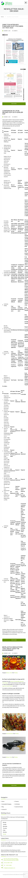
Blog (3, 806)
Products (17, 801)
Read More (14, 103)
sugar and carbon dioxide (7, 686)
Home (2, 16)
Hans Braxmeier (9, 733)
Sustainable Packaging (6, 804)
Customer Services (19, 806)
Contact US (4, 809)
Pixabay (16, 672)
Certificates (17, 804)
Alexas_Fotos (9, 672)
